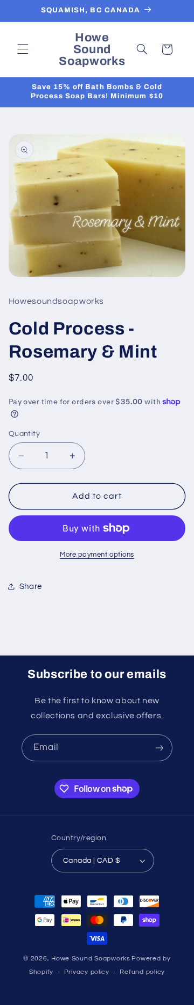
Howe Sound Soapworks (90, 959)
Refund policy (142, 972)
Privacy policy (86, 972)
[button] (22, 49)
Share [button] (30, 586)
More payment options (97, 554)
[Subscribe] (159, 747)
